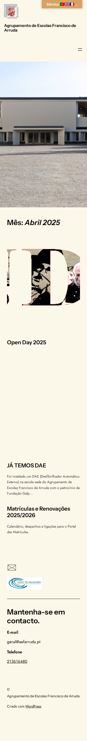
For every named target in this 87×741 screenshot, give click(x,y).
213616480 (17, 661)
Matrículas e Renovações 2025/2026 (38, 512)
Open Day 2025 (26, 342)
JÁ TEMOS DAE (26, 465)
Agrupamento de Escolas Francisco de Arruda (40, 28)
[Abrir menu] (80, 49)
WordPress (33, 706)
